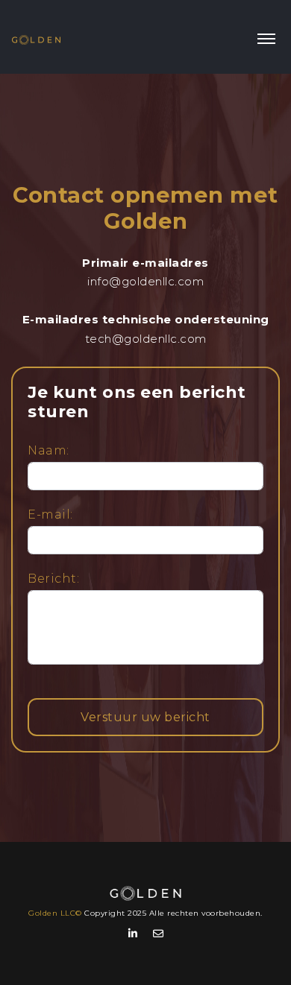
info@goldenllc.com (145, 281)
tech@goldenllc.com (146, 339)
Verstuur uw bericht (145, 717)
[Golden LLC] (36, 37)
